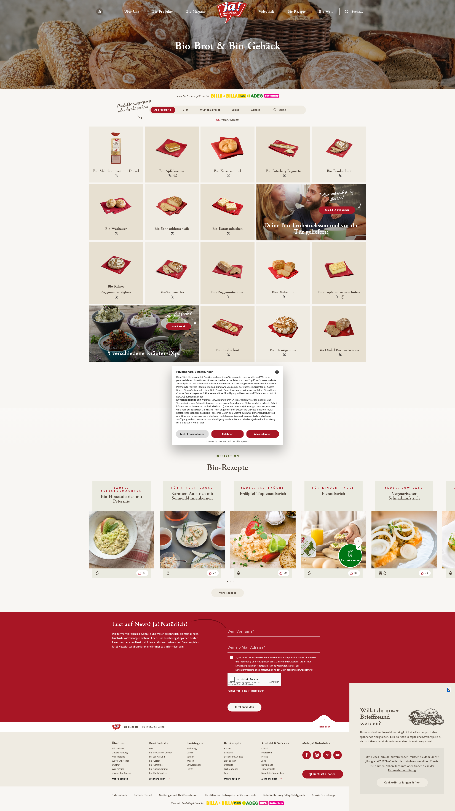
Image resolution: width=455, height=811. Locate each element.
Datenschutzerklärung (402, 770)
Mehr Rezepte (227, 592)
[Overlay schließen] (449, 689)
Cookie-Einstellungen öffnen (402, 782)
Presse (264, 757)
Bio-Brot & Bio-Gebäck (160, 753)
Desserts (228, 765)
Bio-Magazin (195, 743)
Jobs (263, 761)
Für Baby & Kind (157, 757)
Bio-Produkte (158, 743)
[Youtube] (337, 755)
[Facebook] (306, 755)
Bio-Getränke (156, 765)
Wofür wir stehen (120, 761)
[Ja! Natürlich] (232, 13)
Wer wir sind (118, 769)
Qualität (116, 765)
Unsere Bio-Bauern (121, 773)
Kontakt (265, 749)
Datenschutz (119, 795)
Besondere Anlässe (233, 757)
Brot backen (230, 761)
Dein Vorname (241, 631)
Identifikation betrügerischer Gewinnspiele (230, 795)
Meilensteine (118, 757)
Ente (226, 773)
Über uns (118, 743)
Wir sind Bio (118, 749)
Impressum (266, 753)
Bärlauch (228, 753)
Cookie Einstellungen (324, 795)
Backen (227, 749)
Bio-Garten (154, 761)
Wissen (190, 761)
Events (190, 769)
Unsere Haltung (120, 753)
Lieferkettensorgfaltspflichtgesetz (284, 795)
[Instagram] (317, 755)
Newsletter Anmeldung (273, 773)
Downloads (267, 765)
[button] (131, 11)
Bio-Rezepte (232, 743)
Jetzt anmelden (244, 707)
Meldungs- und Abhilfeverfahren (178, 795)
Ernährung (192, 749)
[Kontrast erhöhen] (99, 11)
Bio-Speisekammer (158, 769)
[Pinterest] (327, 755)
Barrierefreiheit (143, 795)
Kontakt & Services (275, 743)
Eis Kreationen (231, 769)
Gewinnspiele (268, 769)
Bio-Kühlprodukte (158, 773)
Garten (190, 753)
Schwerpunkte (194, 765)
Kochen (190, 757)
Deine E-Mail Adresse (246, 647)
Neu (151, 749)
